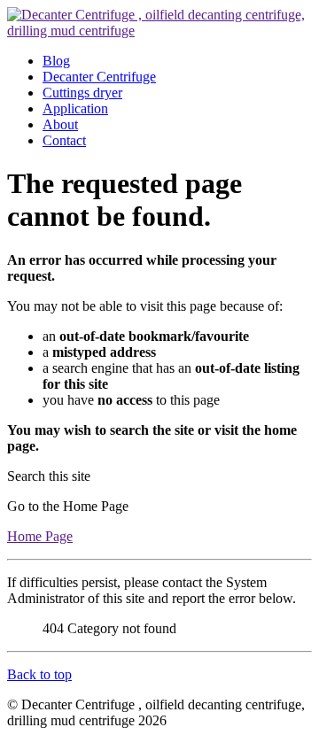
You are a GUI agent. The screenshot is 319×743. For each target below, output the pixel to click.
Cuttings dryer (82, 92)
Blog (56, 60)
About (60, 124)
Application (75, 108)
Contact (64, 140)
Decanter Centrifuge (99, 76)
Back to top (39, 674)
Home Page (40, 536)
